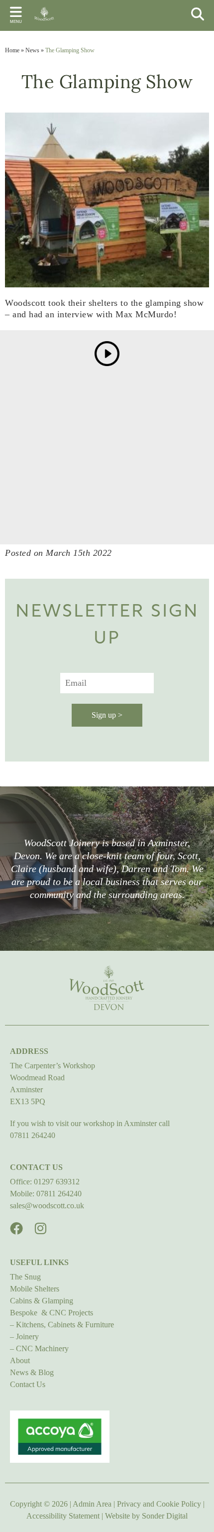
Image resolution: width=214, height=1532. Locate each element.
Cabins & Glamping (41, 1300)
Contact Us (27, 1384)
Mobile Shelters (34, 1288)
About (20, 1360)
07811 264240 (32, 1135)
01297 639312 (57, 1181)
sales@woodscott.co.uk (47, 1205)
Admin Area (92, 1504)
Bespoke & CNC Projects (51, 1312)
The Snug (25, 1277)
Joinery (27, 1336)
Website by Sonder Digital (146, 1516)
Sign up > (107, 715)
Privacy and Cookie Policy (159, 1504)
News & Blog (32, 1372)
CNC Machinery (42, 1348)
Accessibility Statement (63, 1516)
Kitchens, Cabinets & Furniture (65, 1324)
